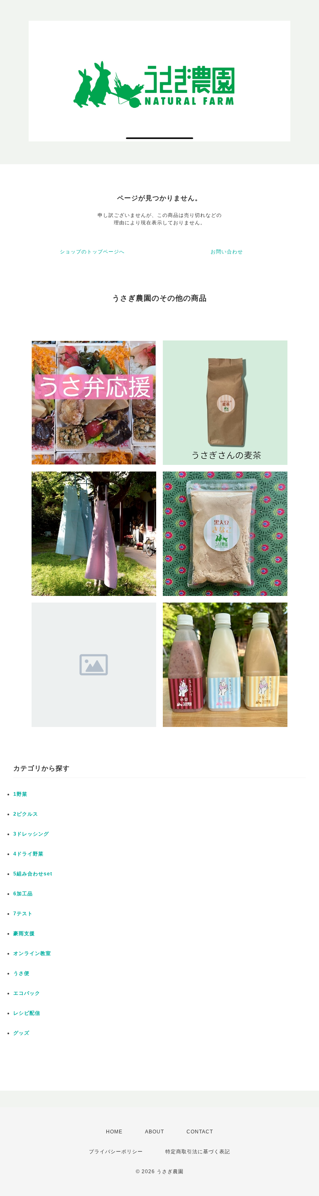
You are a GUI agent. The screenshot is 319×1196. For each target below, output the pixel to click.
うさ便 (21, 973)
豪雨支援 (24, 933)
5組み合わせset (32, 874)
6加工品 (23, 894)
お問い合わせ (227, 252)
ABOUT (154, 1132)
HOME (114, 1132)
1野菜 (20, 794)
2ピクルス (25, 814)
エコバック (26, 993)
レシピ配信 (26, 1013)
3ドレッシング (31, 834)
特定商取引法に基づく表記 (197, 1152)
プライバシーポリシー (116, 1152)
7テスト (23, 913)
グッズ (21, 1033)
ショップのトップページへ (92, 252)
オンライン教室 (32, 953)
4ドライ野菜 (28, 854)
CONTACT (199, 1132)
